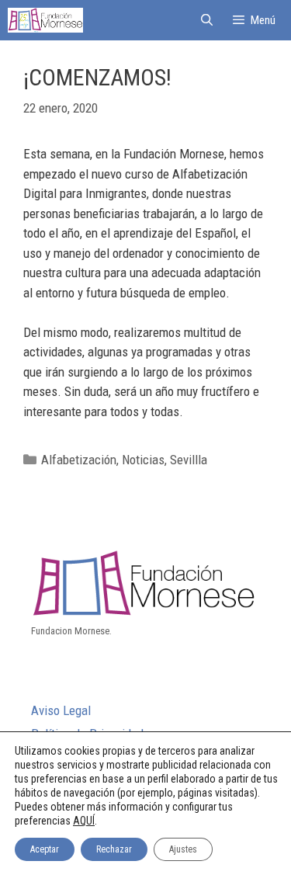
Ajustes (183, 849)
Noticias (143, 459)
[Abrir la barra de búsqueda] (206, 20)
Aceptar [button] (44, 849)
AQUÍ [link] (84, 820)
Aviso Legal (61, 710)
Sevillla (188, 459)
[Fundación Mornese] (45, 20)
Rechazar (114, 849)
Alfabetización (78, 459)
